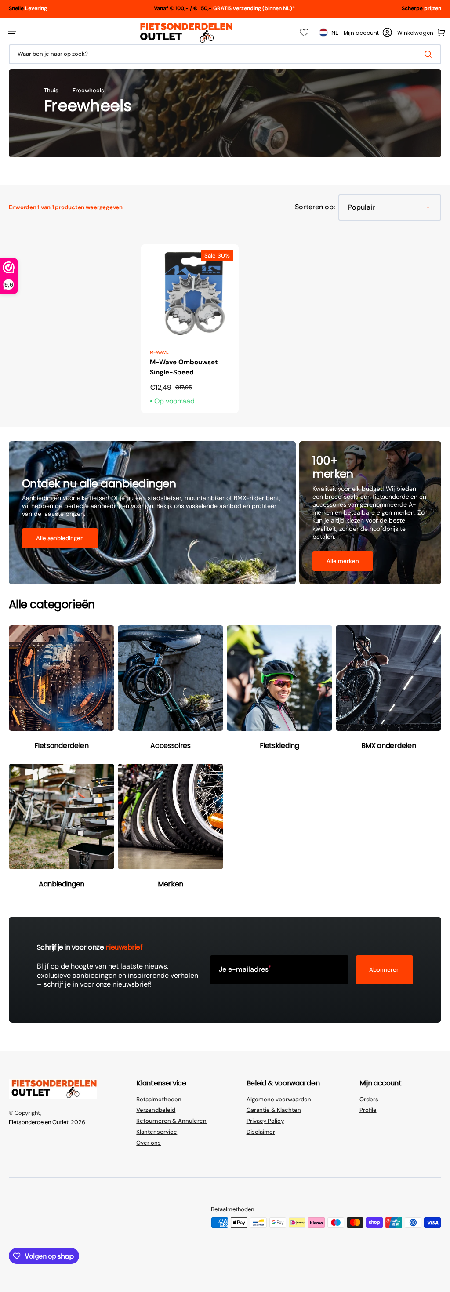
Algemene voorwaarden (279, 1099)
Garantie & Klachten (274, 1110)
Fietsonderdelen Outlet (39, 1122)
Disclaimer (261, 1132)
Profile (368, 1110)
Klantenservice (156, 1132)
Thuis (51, 90)
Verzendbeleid (155, 1110)
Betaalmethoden (158, 1099)
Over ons (148, 1143)
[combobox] (225, 54)
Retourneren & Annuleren (171, 1121)
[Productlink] (190, 328)
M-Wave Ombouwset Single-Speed (184, 367)
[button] (12, 32)
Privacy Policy (265, 1121)
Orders (368, 1099)
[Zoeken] (429, 54)
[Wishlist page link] (304, 32)
